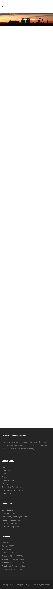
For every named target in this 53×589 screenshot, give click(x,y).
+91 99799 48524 (16, 559)
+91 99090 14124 (16, 562)
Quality (5, 483)
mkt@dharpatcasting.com (12, 569)
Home (4, 467)
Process (5, 477)
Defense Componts (10, 523)
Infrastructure (8, 480)
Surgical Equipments (11, 526)
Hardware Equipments (11, 520)
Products (6, 473)
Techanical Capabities (11, 487)
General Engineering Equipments (16, 516)
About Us (6, 470)
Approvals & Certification (12, 490)
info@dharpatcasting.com (19, 566)
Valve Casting (7, 510)
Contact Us (6, 493)
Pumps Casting (8, 513)
